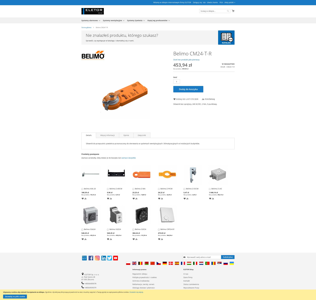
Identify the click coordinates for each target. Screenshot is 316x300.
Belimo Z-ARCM (115, 189)
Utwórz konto (212, 2)
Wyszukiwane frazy (191, 288)
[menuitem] (90, 20)
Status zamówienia (191, 284)
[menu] (158, 20)
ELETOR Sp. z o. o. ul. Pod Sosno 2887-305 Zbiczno (90, 277)
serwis (151, 284)
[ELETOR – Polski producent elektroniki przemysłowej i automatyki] (92, 11)
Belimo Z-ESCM (192, 189)
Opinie (126, 135)
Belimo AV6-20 (90, 189)
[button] (227, 2)
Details (89, 135)
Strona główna (86, 27)
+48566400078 (90, 283)
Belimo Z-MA (140, 189)
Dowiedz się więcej (136, 292)
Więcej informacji (107, 135)
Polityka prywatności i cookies (144, 277)
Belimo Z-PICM (166, 189)
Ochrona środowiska (140, 281)
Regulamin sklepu (139, 274)
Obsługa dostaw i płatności (143, 288)
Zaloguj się (197, 2)
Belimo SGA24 (89, 229)
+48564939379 (90, 287)
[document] (158, 295)
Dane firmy (187, 277)
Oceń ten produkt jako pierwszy (186, 59)
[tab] (88, 135)
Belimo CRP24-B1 (167, 229)
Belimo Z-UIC (216, 189)
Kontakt (186, 281)
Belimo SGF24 (140, 229)
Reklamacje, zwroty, (140, 284)
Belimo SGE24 (115, 229)
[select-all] (128, 158)
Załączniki (142, 135)
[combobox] (214, 11)
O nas (185, 274)
